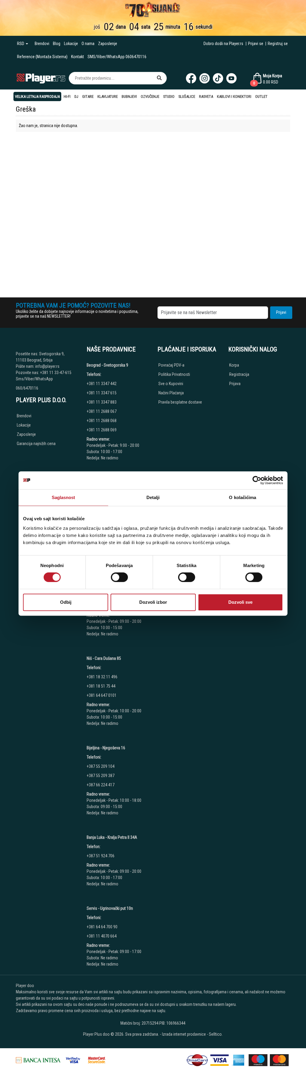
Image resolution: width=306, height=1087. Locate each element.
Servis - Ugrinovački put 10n (110, 908)
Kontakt (77, 56)
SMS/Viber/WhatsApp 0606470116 (117, 56)
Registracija (239, 374)
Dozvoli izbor (153, 602)
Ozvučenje (150, 96)
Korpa (234, 365)
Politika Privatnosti (174, 374)
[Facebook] (191, 78)
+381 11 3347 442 (102, 383)
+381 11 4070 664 (102, 936)
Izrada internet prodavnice (184, 1034)
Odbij (65, 602)
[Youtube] (231, 78)
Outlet (261, 96)
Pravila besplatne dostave (180, 402)
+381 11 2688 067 (102, 411)
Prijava (235, 383)
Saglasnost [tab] (63, 497)
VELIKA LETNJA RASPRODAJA (37, 96)
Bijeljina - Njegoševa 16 (106, 747)
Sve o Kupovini (170, 383)
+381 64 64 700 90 (102, 926)
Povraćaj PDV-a (171, 365)
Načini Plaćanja (171, 392)
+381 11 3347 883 (102, 402)
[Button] (159, 78)
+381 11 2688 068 (102, 420)
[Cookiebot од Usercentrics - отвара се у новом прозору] (257, 480)
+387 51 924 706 (100, 855)
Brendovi (42, 43)
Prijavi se (255, 43)
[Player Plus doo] (41, 78)
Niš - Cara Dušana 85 (104, 658)
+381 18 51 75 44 (101, 686)
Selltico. (216, 1034)
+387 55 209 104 (100, 766)
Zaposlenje (107, 43)
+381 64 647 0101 (102, 695)
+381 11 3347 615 (102, 392)
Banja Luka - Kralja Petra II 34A (112, 837)
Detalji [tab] (153, 497)
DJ (76, 96)
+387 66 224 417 (100, 784)
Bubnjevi (129, 96)
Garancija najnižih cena (36, 443)
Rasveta (206, 96)
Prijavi (281, 312)
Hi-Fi (67, 96)
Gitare (88, 96)
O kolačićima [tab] (242, 497)
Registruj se (278, 43)
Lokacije (71, 43)
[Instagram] (204, 78)
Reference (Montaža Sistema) (42, 56)
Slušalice (186, 96)
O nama (88, 43)
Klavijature (107, 96)
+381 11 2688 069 (102, 429)
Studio (169, 96)
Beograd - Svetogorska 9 (107, 365)
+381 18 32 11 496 (102, 676)
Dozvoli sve (240, 602)
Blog (56, 43)
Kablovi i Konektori (234, 96)
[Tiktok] (218, 78)
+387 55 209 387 (100, 775)
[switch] (119, 577)
